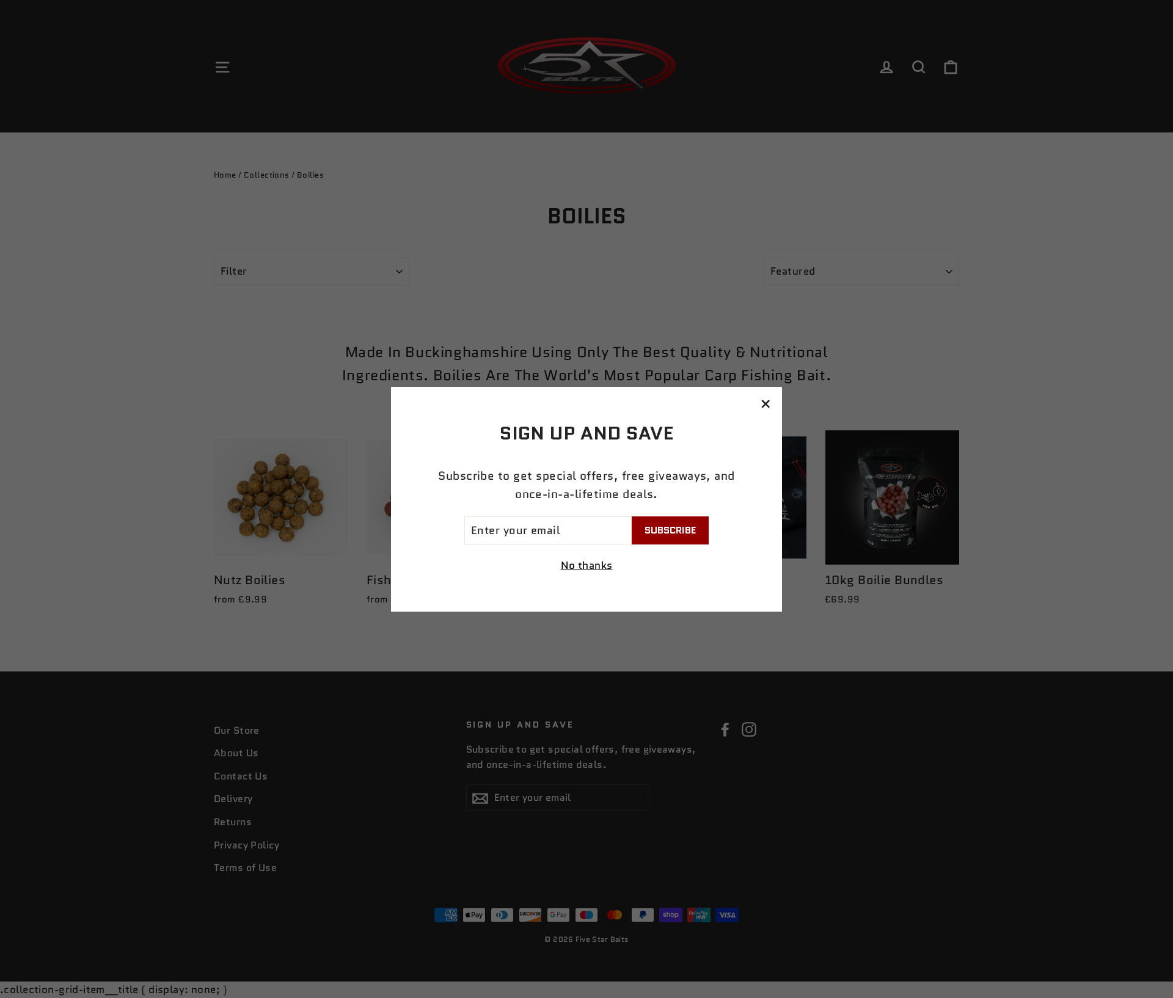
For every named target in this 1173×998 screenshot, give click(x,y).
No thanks (587, 565)
